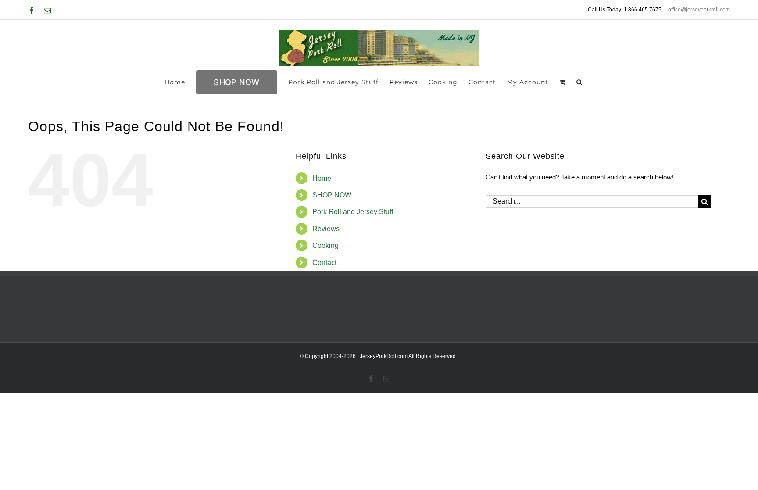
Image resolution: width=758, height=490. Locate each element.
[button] (579, 82)
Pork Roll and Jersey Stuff (352, 211)
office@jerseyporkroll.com (699, 10)
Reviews (326, 228)
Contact (324, 262)
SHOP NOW (331, 195)
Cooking (325, 245)
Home (321, 178)
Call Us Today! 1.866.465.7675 (624, 10)
